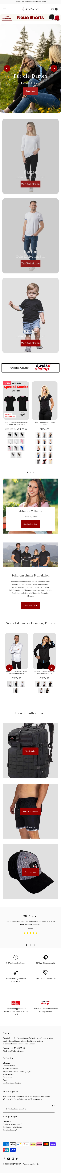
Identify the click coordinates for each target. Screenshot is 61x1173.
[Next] (54, 68)
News (5, 1080)
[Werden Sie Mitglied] (51, 1106)
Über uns (6, 1063)
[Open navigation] (4, 9)
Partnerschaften (9, 1066)
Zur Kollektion (30, 524)
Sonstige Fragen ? (10, 1130)
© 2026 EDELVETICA (12, 1164)
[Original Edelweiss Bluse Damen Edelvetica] (44, 651)
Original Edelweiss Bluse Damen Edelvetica (44, 672)
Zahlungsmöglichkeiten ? (13, 1127)
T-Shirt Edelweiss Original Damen (44, 423)
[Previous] (7, 68)
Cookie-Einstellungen (12, 1083)
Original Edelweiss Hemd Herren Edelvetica (16, 672)
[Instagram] (13, 1159)
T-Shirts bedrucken (10, 1069)
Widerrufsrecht (9, 1074)
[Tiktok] (17, 1159)
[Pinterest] (4, 1159)
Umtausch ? (7, 1121)
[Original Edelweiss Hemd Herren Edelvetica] (16, 651)
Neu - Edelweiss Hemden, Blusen (30, 623)
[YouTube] (8, 1159)
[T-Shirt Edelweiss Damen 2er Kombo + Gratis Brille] (16, 400)
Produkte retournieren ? (12, 1124)
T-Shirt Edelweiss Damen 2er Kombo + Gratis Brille (16, 423)
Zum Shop (30, 91)
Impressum (7, 1077)
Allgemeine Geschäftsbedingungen (17, 1071)
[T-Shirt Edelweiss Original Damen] (45, 400)
